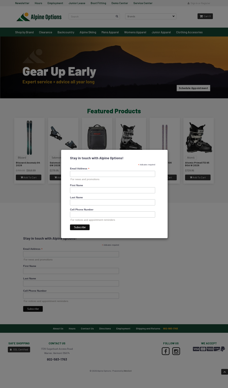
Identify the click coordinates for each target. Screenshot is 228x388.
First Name (76, 185)
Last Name (76, 197)
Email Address (79, 168)
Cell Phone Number (81, 209)
